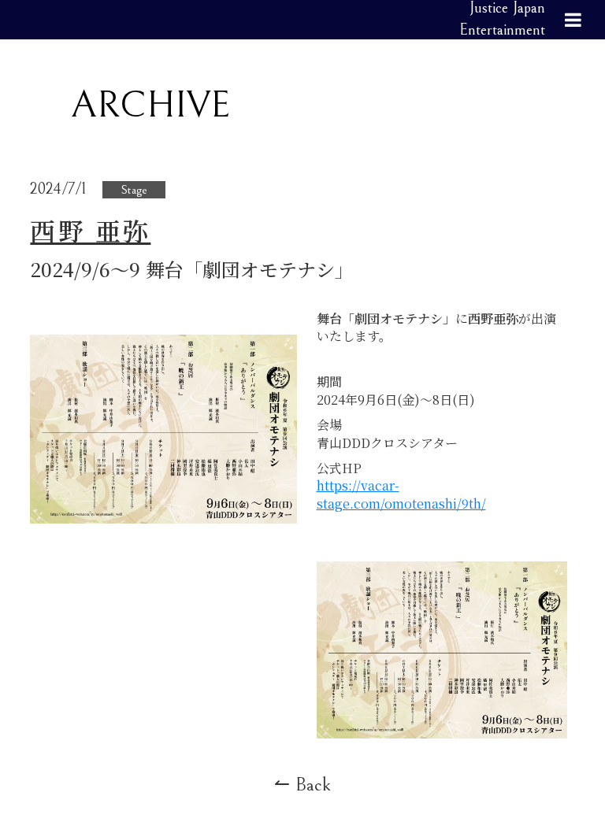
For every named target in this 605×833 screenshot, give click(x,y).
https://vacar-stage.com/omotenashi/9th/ (401, 494)
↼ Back (302, 785)
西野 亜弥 (90, 230)
